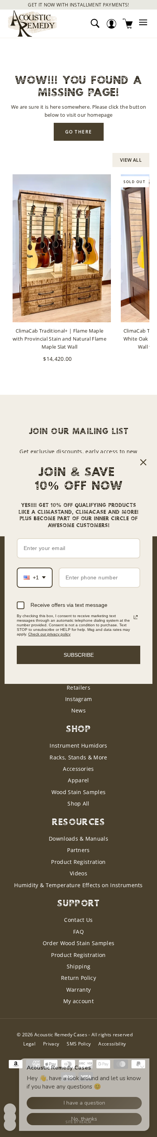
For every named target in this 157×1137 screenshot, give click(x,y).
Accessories (78, 768)
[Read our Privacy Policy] (135, 617)
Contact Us (78, 919)
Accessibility (112, 1044)
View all (131, 160)
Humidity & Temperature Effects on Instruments (78, 885)
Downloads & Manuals (78, 838)
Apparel (78, 780)
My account (78, 1001)
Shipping (79, 966)
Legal (29, 1044)
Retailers (78, 687)
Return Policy (78, 977)
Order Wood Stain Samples (79, 943)
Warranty (78, 989)
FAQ (78, 931)
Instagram (78, 699)
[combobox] (35, 578)
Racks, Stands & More (78, 757)
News (78, 710)
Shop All (78, 803)
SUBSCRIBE (79, 655)
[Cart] (128, 23)
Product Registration (78, 861)
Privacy (51, 1044)
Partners (78, 850)
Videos (78, 873)
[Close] (143, 462)
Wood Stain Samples (78, 792)
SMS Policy (79, 1044)
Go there (78, 132)
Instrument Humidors (78, 745)
